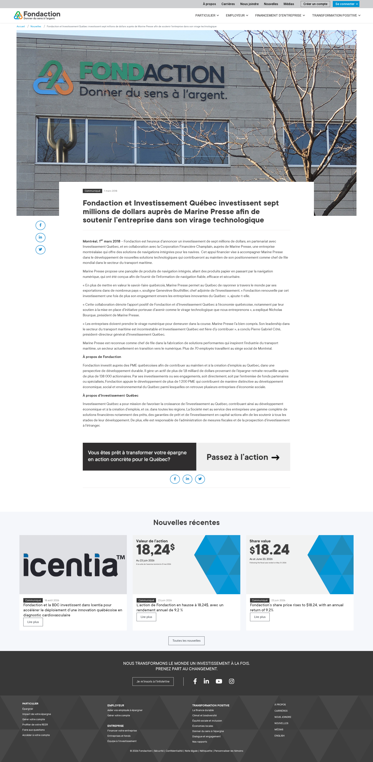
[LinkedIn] (210, 682)
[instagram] (235, 682)
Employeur (235, 15)
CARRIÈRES (281, 711)
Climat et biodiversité (204, 715)
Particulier (205, 15)
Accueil (21, 26)
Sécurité (159, 751)
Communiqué (92, 191)
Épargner (27, 709)
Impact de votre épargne (36, 714)
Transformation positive (334, 15)
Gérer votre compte (33, 719)
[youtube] (222, 682)
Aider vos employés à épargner (125, 710)
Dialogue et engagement (206, 736)
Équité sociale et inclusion (207, 721)
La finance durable (203, 710)
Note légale (191, 751)
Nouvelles (271, 4)
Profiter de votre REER (35, 724)
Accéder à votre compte (36, 735)
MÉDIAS (279, 729)
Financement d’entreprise (278, 15)
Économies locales (202, 726)
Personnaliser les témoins (228, 751)
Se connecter (345, 4)
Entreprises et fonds (119, 736)
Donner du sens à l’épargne (208, 731)
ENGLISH (280, 736)
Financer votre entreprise (122, 730)
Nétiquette (206, 751)
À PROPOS (280, 704)
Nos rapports (199, 742)
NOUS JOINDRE (283, 717)
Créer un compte (315, 4)
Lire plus (33, 622)
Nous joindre (249, 4)
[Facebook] (198, 682)
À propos (209, 4)
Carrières (228, 4)
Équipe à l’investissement (122, 741)
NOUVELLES (281, 723)
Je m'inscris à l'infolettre (153, 681)
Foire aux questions (33, 730)
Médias (289, 4)
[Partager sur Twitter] (40, 250)
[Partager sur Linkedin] (40, 237)
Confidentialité (174, 751)
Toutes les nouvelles (186, 641)
